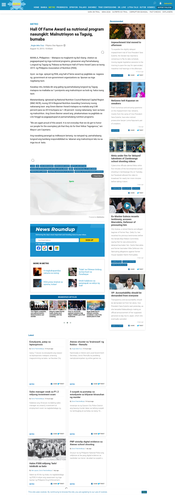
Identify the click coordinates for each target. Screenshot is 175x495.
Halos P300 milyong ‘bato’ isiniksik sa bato (43, 465)
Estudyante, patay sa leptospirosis (40, 343)
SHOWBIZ (92, 7)
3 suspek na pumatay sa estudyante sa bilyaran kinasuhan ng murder (87, 394)
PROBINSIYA (62, 7)
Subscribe (168, 3)
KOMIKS (151, 7)
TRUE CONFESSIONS (107, 7)
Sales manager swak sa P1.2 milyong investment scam (44, 393)
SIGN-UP (89, 240)
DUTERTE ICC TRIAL (120, 12)
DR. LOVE (122, 7)
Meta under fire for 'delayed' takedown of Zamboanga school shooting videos (126, 158)
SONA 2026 (106, 12)
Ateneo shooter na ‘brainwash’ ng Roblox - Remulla (87, 343)
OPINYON (73, 7)
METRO (52, 7)
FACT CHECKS (155, 12)
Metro (34, 24)
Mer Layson (35, 470)
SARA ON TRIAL (94, 12)
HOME (36, 7)
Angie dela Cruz (37, 45)
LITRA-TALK (133, 7)
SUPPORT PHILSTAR (165, 7)
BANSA (44, 7)
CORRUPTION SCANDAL (139, 12)
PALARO (83, 7)
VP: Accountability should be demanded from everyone (126, 294)
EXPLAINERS (168, 12)
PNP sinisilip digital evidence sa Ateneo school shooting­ (86, 443)
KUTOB (143, 7)
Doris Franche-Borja (37, 349)
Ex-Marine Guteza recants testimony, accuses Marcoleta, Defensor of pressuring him (125, 220)
